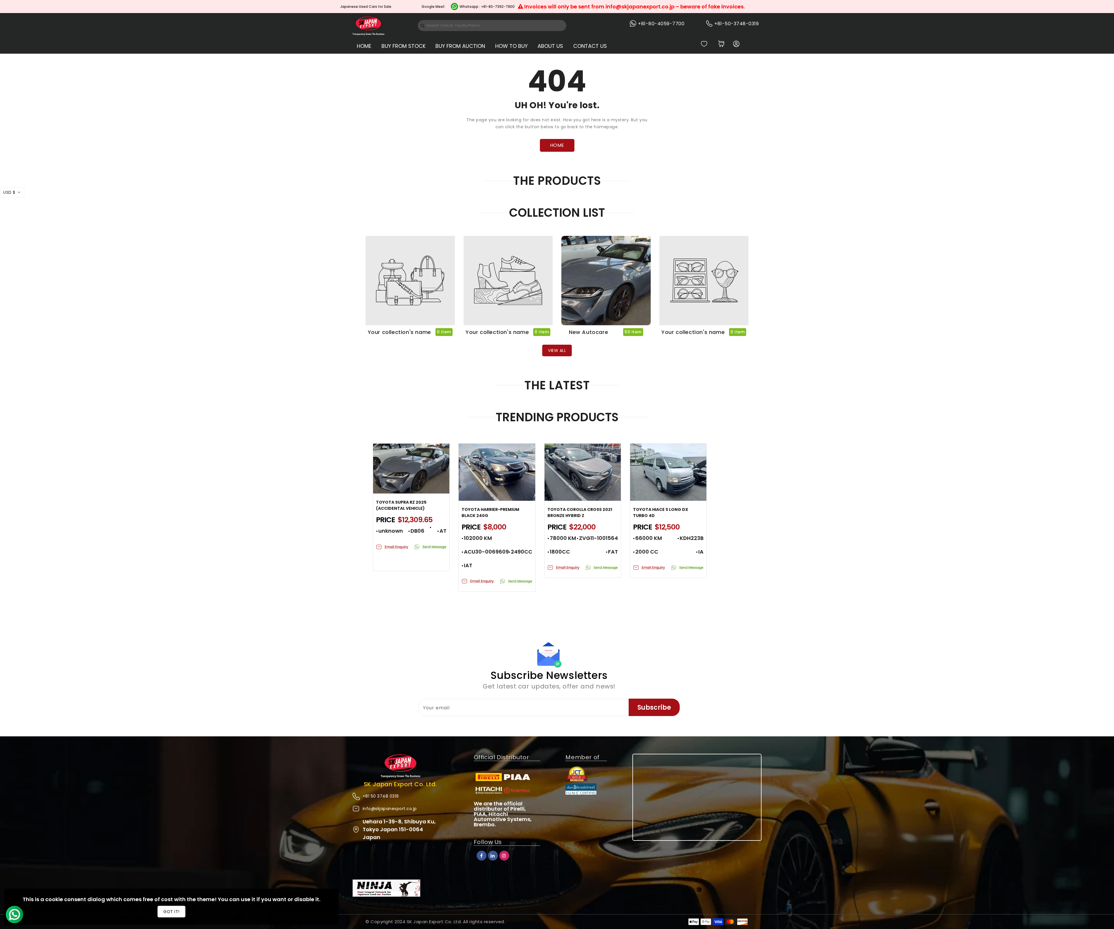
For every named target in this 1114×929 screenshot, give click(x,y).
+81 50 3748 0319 (381, 796)
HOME (557, 145)
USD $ (9, 192)
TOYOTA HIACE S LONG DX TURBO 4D (660, 512)
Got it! (171, 911)
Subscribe (654, 707)
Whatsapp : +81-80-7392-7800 (487, 6)
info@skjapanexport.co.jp (390, 808)
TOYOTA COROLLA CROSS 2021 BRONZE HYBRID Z (579, 512)
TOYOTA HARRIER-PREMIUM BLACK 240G (490, 512)
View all (557, 350)
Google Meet (433, 6)
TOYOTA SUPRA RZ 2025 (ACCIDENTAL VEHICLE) (401, 505)
